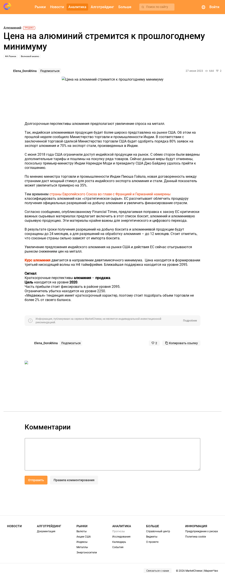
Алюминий (12, 28)
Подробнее (190, 320)
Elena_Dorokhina (25, 71)
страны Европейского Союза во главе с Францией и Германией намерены (110, 194)
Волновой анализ (30, 56)
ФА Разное (10, 56)
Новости (14, 526)
